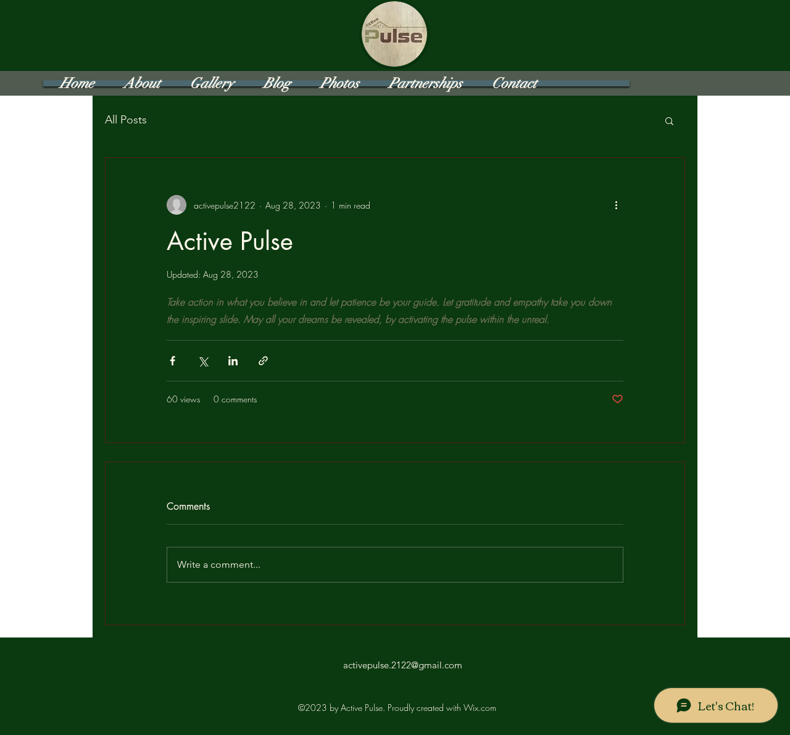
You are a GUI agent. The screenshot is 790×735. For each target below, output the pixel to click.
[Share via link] (263, 361)
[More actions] (616, 204)
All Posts (126, 120)
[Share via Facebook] (172, 361)
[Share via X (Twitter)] (203, 361)
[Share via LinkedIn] (233, 361)
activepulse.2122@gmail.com (402, 665)
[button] (669, 120)
